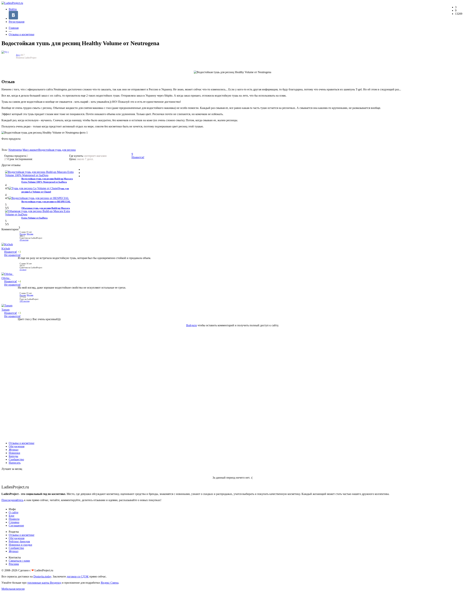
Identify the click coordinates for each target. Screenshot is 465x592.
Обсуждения (16, 446)
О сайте (13, 512)
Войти (13, 9)
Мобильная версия (13, 588)
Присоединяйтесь (12, 500)
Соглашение (16, 525)
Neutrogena (15, 149)
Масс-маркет (30, 149)
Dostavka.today (42, 576)
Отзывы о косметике (21, 34)
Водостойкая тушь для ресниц (57, 149)
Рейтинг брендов (19, 541)
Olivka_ (6, 278)
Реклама (14, 564)
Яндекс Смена (109, 582)
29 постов (24, 240)
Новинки (14, 452)
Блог (12, 515)
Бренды (13, 456)
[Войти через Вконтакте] (13, 18)
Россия (23, 234)
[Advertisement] (232, 384)
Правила (14, 518)
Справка (14, 522)
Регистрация (16, 21)
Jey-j (18, 55)
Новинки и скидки (20, 544)
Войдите (191, 325)
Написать (15, 462)
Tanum (5, 309)
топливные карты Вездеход (44, 582)
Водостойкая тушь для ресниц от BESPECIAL (46, 201)
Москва (30, 234)
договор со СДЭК (78, 576)
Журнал (13, 449)
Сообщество (16, 459)
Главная (14, 27)
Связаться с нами (19, 560)
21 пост (23, 270)
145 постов (24, 301)
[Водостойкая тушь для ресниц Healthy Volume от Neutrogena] (12, 143)
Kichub (5, 248)
